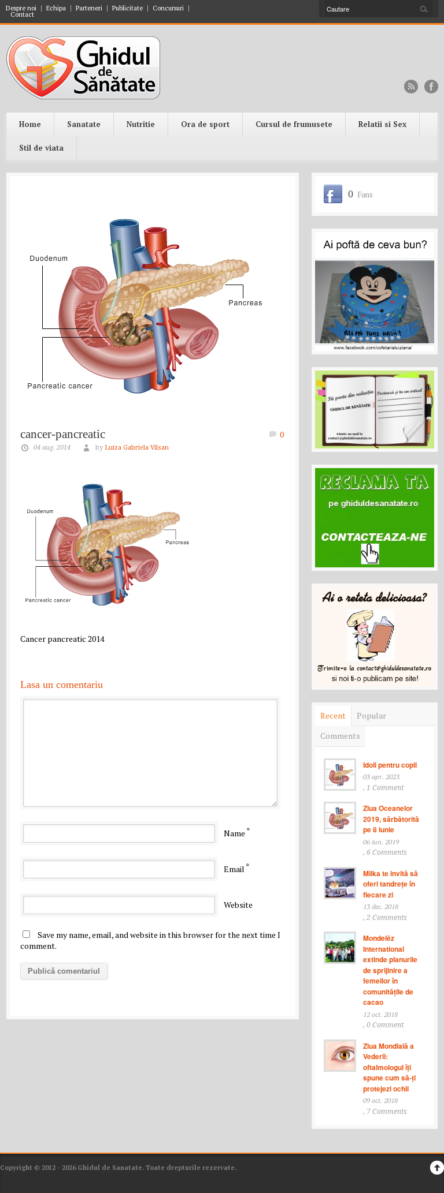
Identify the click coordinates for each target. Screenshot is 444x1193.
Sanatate (84, 124)
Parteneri (89, 8)
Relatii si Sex (382, 124)
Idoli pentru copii (390, 765)
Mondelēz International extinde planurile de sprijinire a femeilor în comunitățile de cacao (390, 970)
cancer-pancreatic (62, 434)
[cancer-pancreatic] (152, 301)
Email (234, 868)
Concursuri (168, 8)
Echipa (56, 8)
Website (238, 904)
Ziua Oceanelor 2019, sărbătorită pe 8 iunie (391, 819)
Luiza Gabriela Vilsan (137, 447)
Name (234, 833)
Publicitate (127, 8)
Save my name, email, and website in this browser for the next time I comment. (150, 940)
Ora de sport (205, 124)
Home (30, 124)
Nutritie (141, 124)
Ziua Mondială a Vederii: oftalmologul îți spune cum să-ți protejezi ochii (389, 1067)
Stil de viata (41, 148)
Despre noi (21, 8)
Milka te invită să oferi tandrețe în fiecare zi (390, 884)
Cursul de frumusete (294, 124)
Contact (22, 15)
